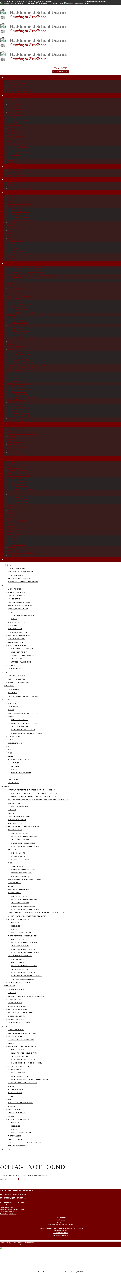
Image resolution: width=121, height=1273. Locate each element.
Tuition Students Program (16, 421)
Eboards (10, 206)
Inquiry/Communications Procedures (19, 188)
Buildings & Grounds (14, 104)
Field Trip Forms (13, 494)
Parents (6, 263)
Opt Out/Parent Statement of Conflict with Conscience (25, 267)
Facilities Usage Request (15, 442)
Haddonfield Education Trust (17, 447)
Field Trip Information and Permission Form (25, 502)
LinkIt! (10, 233)
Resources (14, 246)
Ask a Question (12, 183)
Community (8, 425)
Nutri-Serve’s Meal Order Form (18, 521)
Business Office (13, 107)
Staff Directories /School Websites (19, 384)
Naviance (11, 238)
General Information (17, 336)
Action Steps (15, 155)
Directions (11, 186)
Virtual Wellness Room (18, 251)
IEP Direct (11, 515)
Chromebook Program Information (19, 204)
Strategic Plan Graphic (18, 157)
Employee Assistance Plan (16, 492)
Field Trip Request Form (19, 500)
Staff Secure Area (13, 550)
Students (7, 192)
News (6, 166)
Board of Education (14, 102)
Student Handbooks (14, 402)
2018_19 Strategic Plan (15, 144)
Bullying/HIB (12, 198)
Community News (13, 439)
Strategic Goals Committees (20, 152)
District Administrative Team (17, 112)
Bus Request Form (13, 468)
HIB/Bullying (12, 315)
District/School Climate (15, 115)
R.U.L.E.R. (14, 123)
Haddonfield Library (14, 450)
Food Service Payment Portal (20, 331)
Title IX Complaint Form (8, 1214)
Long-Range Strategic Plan (20, 147)
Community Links (13, 436)
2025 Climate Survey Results (20, 120)
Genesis (10, 225)
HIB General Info (16, 317)
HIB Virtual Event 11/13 (19, 323)
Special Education (13, 141)
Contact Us (8, 179)
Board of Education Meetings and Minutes (21, 434)
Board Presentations (14, 170)
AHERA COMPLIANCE (60, 1233)
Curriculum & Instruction (15, 110)
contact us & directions (60, 1235)
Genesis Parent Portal (15, 291)
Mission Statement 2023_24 (17, 133)
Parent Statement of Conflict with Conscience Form (28, 272)
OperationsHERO (13, 526)
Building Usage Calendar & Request (19, 465)
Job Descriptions (13, 513)
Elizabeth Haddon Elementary (17, 83)
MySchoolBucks (13, 341)
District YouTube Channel (16, 175)
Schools (6, 77)
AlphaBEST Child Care (15, 278)
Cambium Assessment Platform (18, 470)
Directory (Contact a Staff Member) (19, 476)
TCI (9, 254)
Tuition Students (13, 163)
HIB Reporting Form (18, 320)
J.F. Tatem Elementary (15, 86)
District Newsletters (14, 125)
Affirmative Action (14, 99)
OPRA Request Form (14, 452)
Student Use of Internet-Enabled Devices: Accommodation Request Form (31, 275)
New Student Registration (16, 136)
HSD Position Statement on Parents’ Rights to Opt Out (29, 270)
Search (6, 559)
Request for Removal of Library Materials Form (23, 368)
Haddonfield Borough (15, 444)
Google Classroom (14, 228)
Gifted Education (13, 131)
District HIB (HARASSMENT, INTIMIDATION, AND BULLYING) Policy (60, 1228)
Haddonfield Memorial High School (19, 91)
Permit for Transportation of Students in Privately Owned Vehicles (29, 365)
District (7, 95)
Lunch (9, 236)
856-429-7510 (60, 68)
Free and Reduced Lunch (19, 333)
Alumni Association (14, 428)
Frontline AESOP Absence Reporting (19, 505)
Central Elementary (14, 81)
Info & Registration (17, 280)
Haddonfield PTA (13, 299)
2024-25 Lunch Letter (18, 328)
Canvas (10, 201)
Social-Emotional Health (15, 241)
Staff (5, 459)
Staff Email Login (13, 547)
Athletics (10, 196)
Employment (12, 128)
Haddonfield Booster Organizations (19, 296)
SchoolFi (10, 531)
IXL (9, 230)
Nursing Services (13, 349)
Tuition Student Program (16, 455)
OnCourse (11, 523)
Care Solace (11, 285)
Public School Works (14, 529)
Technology (11, 160)
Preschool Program (14, 139)
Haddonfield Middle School (16, 89)
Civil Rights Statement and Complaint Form (60, 1224)
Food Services (60, 1222)
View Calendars (60, 72)
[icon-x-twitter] (2, 7)
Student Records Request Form (18, 418)
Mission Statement (17, 149)
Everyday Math (12, 222)
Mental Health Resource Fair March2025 (21, 339)
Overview (14, 117)
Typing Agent (12, 259)
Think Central (12, 257)
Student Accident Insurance (16, 400)
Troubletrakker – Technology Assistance (21, 553)
